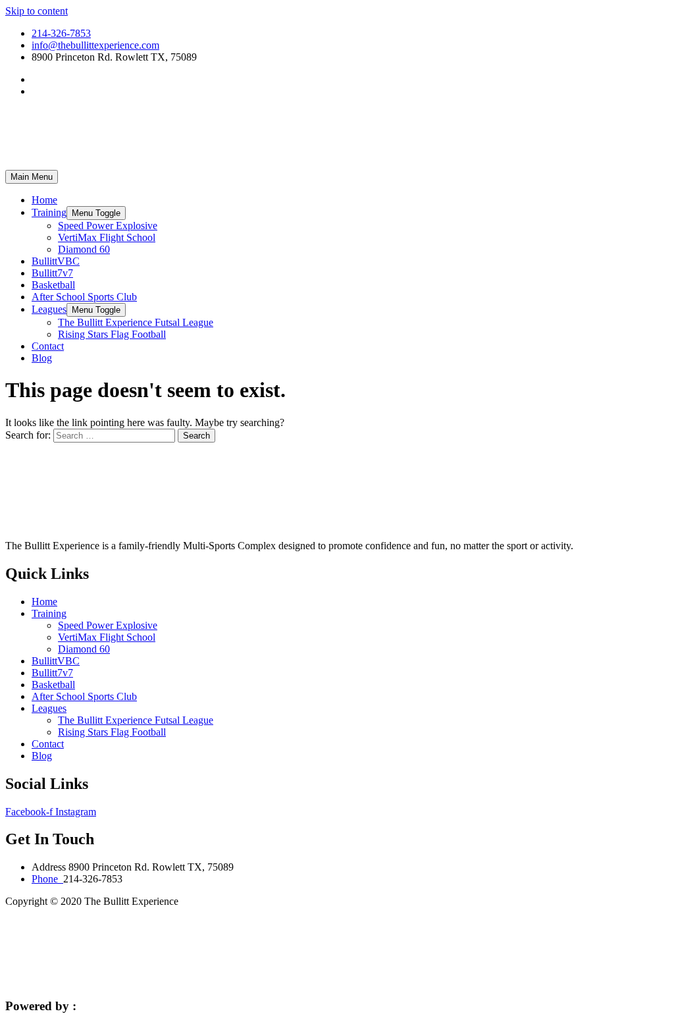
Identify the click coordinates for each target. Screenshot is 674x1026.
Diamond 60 (84, 249)
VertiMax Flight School (106, 237)
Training (49, 212)
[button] (96, 213)
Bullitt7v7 (52, 273)
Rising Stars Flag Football (112, 334)
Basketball (53, 284)
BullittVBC (56, 261)
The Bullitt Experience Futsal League (135, 322)
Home (44, 199)
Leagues (49, 309)
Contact (48, 346)
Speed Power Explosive (107, 225)
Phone (47, 878)
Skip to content (36, 10)
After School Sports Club (84, 296)
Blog (42, 358)
